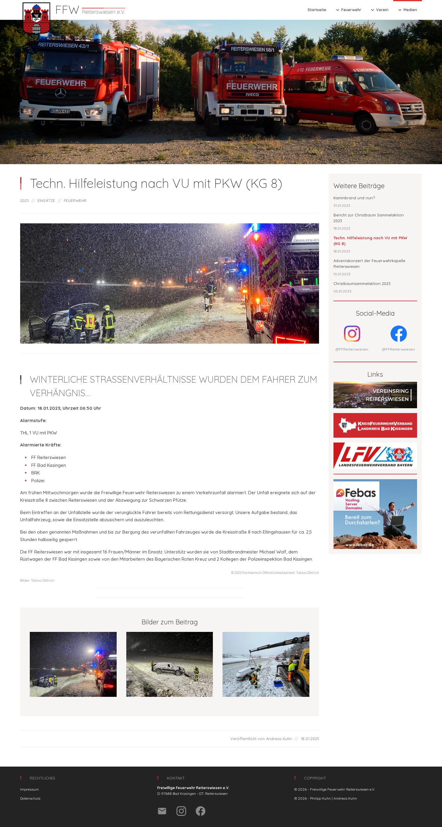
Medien (407, 10)
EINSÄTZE (46, 200)
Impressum (29, 789)
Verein (379, 10)
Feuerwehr (348, 10)
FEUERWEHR (75, 200)
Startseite (317, 9)
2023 (24, 200)
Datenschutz (30, 798)
